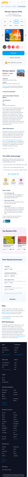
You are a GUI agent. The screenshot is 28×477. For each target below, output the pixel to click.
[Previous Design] (3, 35)
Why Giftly (16, 347)
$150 (22, 21)
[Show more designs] (22, 47)
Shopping (4, 392)
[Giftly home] (4, 2)
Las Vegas (4, 421)
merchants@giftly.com (6, 369)
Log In (15, 352)
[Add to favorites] (13, 57)
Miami (3, 423)
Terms (3, 377)
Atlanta (3, 412)
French (14, 449)
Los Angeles (15, 421)
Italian (3, 449)
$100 (16, 21)
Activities (15, 392)
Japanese (15, 455)
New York (4, 425)
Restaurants (4, 390)
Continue (13, 53)
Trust (15, 367)
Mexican (4, 455)
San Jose (4, 436)
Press (15, 364)
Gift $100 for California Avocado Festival (12, 131)
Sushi (3, 453)
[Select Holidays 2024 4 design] (4, 47)
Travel (14, 390)
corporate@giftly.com (18, 354)
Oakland (15, 425)
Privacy (3, 379)
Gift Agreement (5, 382)
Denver (14, 417)
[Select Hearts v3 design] (18, 47)
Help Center (4, 347)
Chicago (15, 414)
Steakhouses (16, 446)
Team (15, 362)
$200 (5, 25)
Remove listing (5, 364)
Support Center (5, 312)
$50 (11, 21)
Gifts (2, 6)
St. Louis (15, 430)
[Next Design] (25, 35)
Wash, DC (4, 438)
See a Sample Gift (13, 174)
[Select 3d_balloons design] (13, 47)
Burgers (15, 453)
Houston (15, 419)
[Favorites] (14, 2)
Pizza (14, 451)
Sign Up (16, 350)
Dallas (3, 417)
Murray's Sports (21, 6)
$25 (5, 21)
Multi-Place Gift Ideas (6, 469)
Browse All (15, 438)
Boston (3, 414)
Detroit (3, 419)
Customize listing (5, 362)
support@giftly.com (6, 318)
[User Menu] (23, 2)
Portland (4, 430)
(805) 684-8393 (6, 75)
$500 (10, 25)
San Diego (4, 432)
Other (21, 25)
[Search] (10, 2)
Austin (14, 412)
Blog (15, 369)
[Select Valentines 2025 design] (9, 47)
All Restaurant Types (4, 459)
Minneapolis (15, 423)
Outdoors (15, 394)
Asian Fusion (4, 451)
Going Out (4, 398)
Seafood (4, 446)
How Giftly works (5, 350)
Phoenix (15, 428)
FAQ (3, 352)
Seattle (15, 436)
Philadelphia (4, 428)
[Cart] (18, 2)
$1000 (16, 25)
